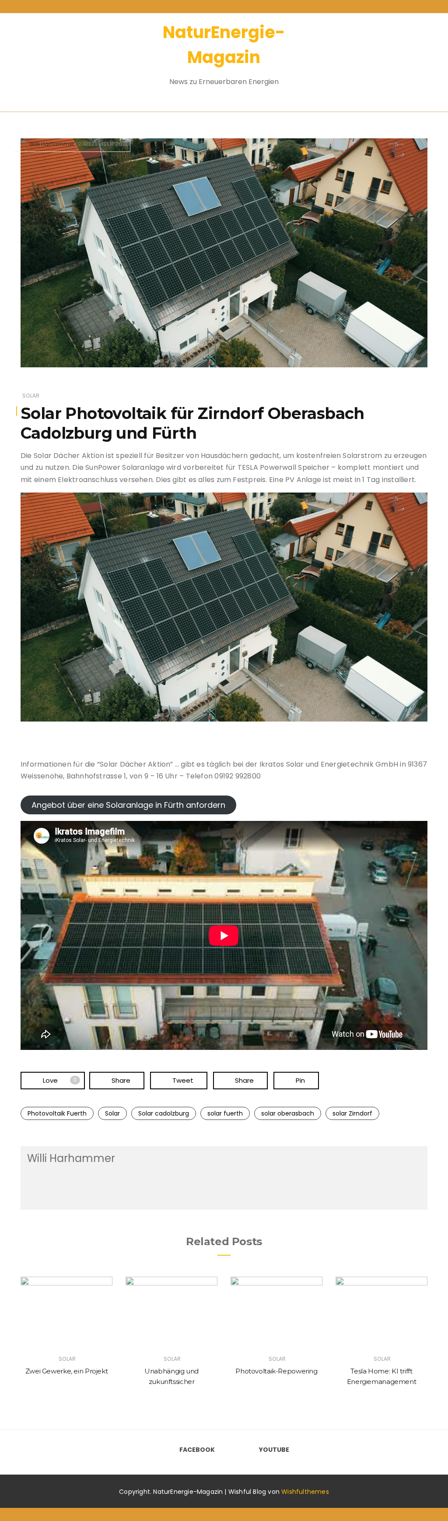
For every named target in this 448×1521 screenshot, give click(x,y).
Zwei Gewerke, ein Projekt (66, 1371)
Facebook (197, 1449)
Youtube (274, 1449)
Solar (30, 395)
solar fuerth (225, 1113)
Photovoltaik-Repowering (276, 1371)
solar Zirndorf (352, 1113)
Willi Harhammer (51, 144)
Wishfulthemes (305, 1491)
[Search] (400, 56)
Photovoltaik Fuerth (57, 1113)
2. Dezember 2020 (104, 144)
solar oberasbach (287, 1113)
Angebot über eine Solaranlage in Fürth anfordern (128, 804)
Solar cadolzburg (163, 1113)
